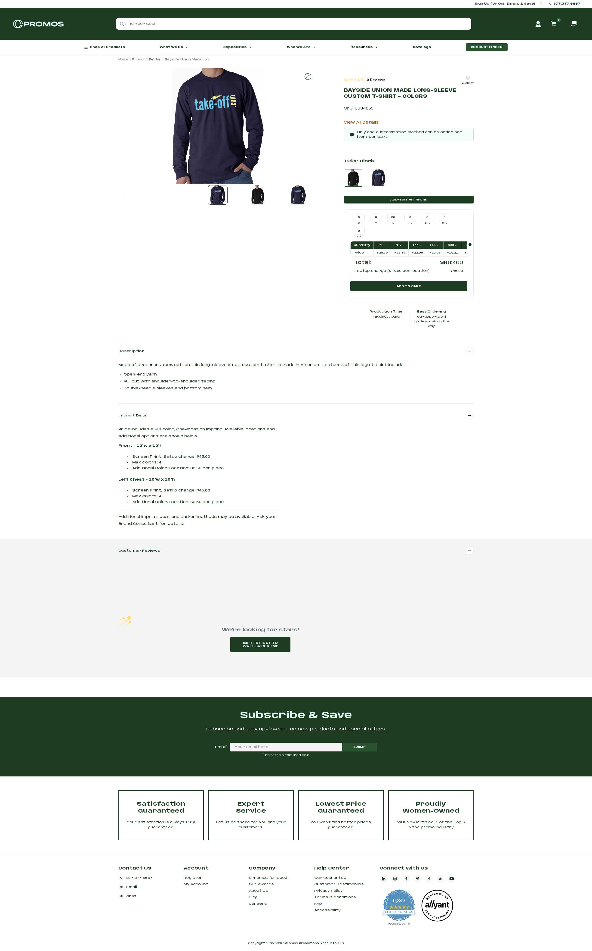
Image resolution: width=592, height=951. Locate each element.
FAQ (318, 903)
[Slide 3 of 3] (298, 195)
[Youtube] (451, 879)
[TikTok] (429, 879)
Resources (362, 47)
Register (193, 877)
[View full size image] (308, 76)
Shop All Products (107, 47)
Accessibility (327, 910)
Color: (359, 161)
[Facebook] (406, 879)
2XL (427, 223)
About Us (258, 890)
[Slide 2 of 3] (258, 195)
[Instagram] (395, 879)
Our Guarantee (330, 877)
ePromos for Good (268, 877)
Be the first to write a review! (260, 644)
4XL (359, 237)
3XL (444, 223)
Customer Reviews (139, 550)
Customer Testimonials (339, 884)
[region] (364, 79)
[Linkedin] (383, 879)
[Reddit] (440, 879)
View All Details (361, 123)
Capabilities (235, 47)
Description (131, 351)
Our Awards (261, 884)
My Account (196, 884)
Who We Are (299, 47)
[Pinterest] (417, 879)
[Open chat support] (574, 24)
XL (410, 223)
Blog (253, 897)
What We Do (171, 47)
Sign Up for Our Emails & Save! (505, 3)
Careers (258, 903)
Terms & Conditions (335, 897)
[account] (538, 24)
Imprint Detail (133, 415)
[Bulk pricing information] (470, 244)
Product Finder (487, 47)
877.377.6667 (566, 3)
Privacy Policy (328, 890)
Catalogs (422, 47)
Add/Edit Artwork (408, 199)
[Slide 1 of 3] (218, 195)
